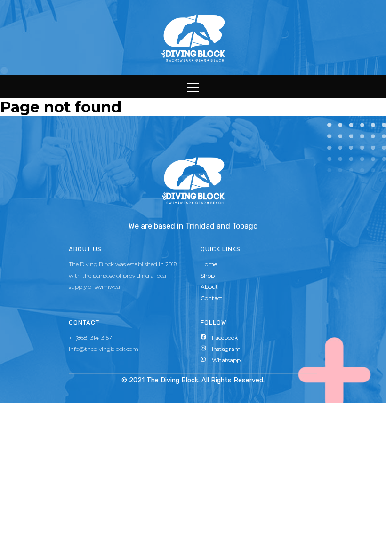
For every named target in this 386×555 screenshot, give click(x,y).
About (209, 286)
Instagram (223, 348)
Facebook (222, 337)
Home (209, 264)
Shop (208, 275)
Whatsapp (223, 360)
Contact (212, 297)
